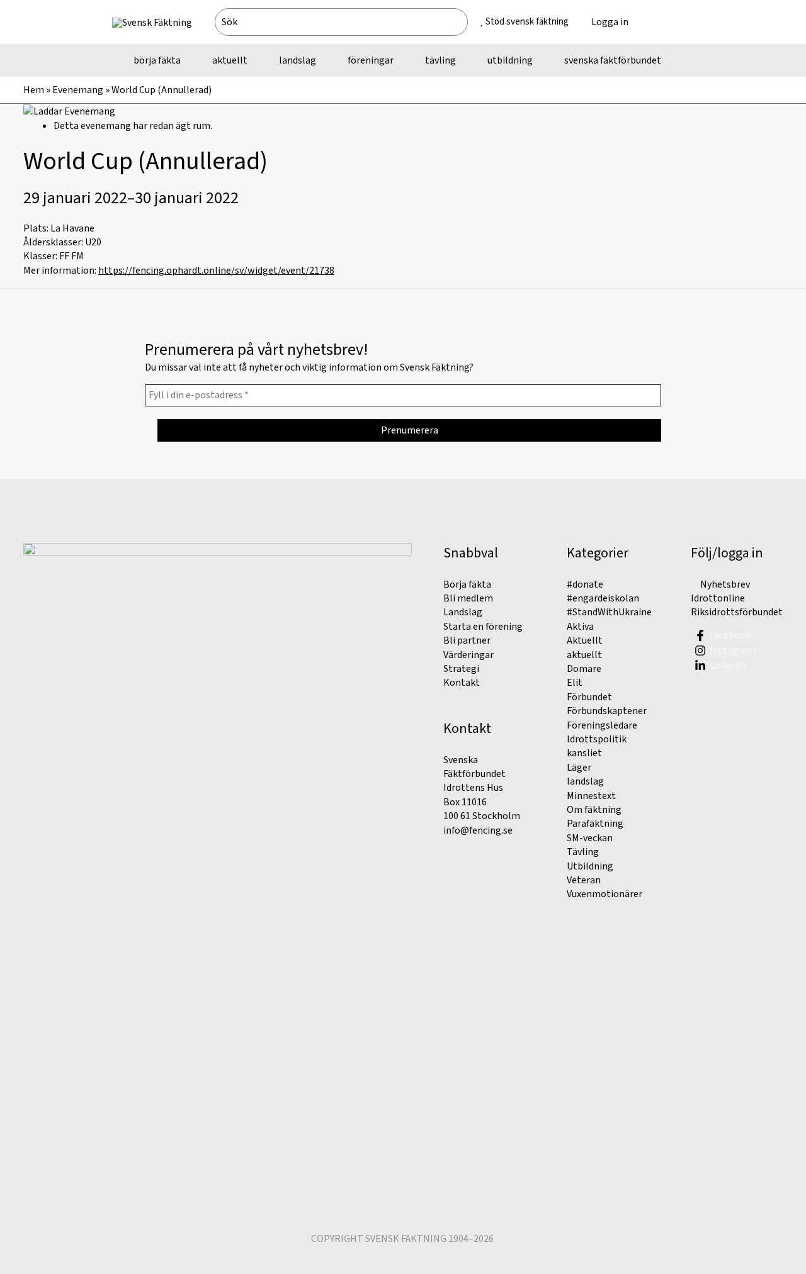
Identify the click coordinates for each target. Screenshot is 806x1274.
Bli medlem (468, 598)
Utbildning (590, 866)
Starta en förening (483, 627)
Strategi (461, 669)
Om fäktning (594, 810)
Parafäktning (595, 823)
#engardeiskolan (603, 598)
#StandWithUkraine (609, 612)
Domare (584, 669)
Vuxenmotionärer (604, 894)
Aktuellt (585, 640)
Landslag (462, 612)
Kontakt (461, 683)
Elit (574, 683)
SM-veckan (590, 838)
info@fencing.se (478, 830)
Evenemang (77, 90)
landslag (585, 781)
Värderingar (468, 655)
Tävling (583, 852)
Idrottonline (718, 598)
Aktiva (580, 627)
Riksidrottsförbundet (737, 612)
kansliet (584, 753)
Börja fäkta (467, 584)
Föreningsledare (602, 725)
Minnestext (591, 796)
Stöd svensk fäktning (527, 21)
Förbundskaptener (607, 711)
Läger (579, 767)
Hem (33, 90)
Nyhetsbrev (724, 584)
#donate (585, 584)
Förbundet (589, 697)
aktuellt (584, 655)
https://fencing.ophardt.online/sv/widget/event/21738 (216, 270)
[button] (667, 22)
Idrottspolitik (597, 739)
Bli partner (467, 640)
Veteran (584, 880)
